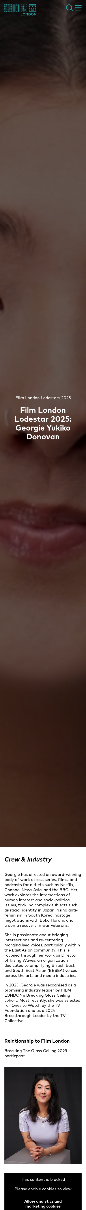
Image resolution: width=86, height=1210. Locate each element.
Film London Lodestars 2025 (43, 397)
